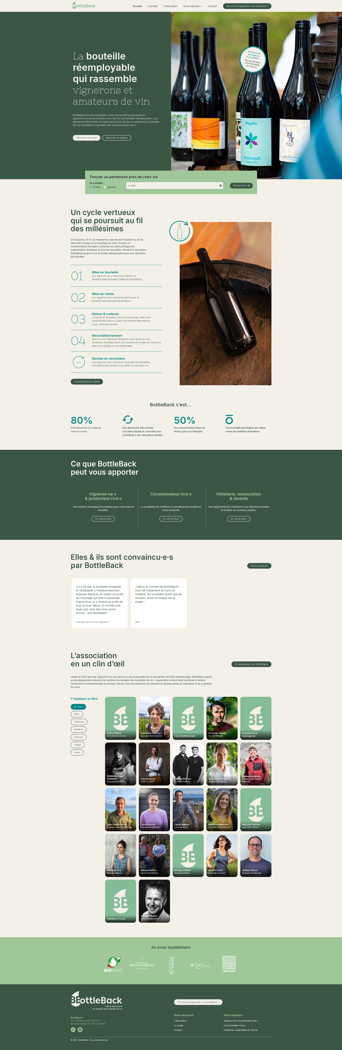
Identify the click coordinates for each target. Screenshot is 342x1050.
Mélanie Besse (148, 870)
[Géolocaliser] (220, 185)
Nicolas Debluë (183, 870)
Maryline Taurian (251, 824)
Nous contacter (259, 565)
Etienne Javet (148, 778)
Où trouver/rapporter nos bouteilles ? (247, 6)
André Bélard (114, 733)
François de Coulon (218, 778)
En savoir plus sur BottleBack (251, 664)
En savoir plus (103, 518)
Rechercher (239, 185)
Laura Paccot (148, 824)
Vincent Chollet (149, 916)
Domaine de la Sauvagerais (249, 734)
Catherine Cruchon (151, 733)
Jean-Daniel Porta (116, 824)
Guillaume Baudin (251, 776)
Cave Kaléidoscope (185, 736)
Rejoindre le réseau (117, 137)
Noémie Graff (215, 870)
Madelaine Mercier (218, 824)
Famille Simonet (183, 778)
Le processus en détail (87, 381)
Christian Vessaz (217, 733)
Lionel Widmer (182, 824)
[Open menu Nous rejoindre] (201, 6)
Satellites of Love (116, 918)
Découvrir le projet (86, 137)
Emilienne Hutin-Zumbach (115, 777)
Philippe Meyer (250, 870)
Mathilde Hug (114, 870)
